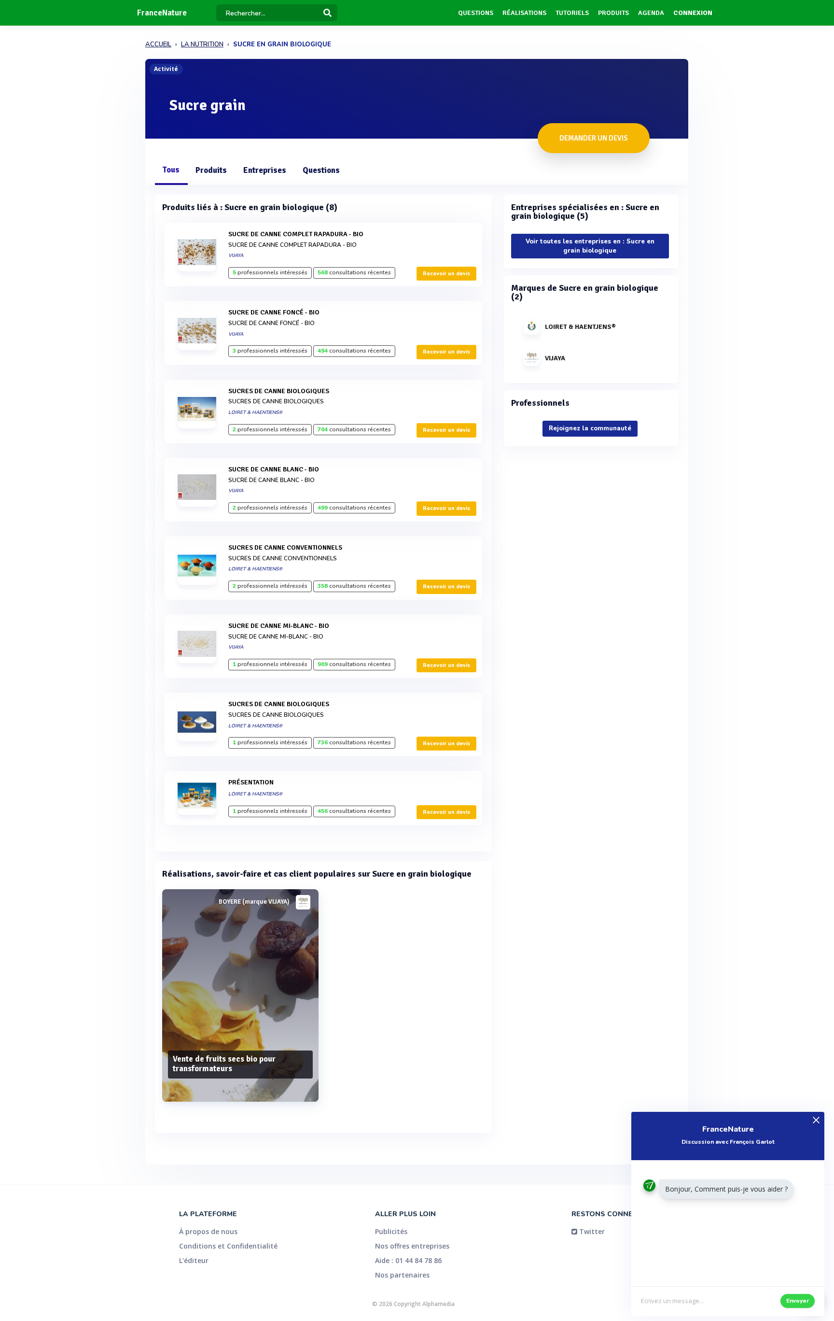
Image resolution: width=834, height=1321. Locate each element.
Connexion (692, 13)
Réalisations (524, 13)
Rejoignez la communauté (590, 428)
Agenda (651, 13)
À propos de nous (208, 1231)
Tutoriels (572, 13)
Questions (475, 13)
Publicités (391, 1231)
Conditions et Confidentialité (228, 1245)
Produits (613, 13)
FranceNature (162, 13)
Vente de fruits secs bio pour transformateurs (224, 1064)
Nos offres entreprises (412, 1245)
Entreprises (264, 170)
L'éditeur (193, 1260)
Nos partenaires (402, 1274)
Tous (171, 170)
